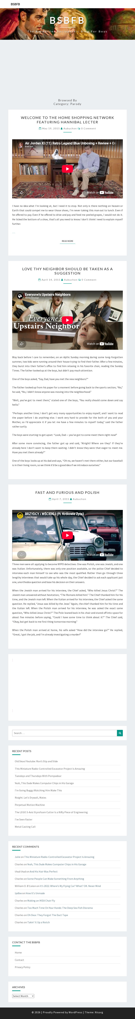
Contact (19, 960)
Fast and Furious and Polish (67, 492)
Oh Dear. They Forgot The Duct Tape (47, 915)
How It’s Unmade (35, 893)
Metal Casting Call (25, 826)
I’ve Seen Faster (23, 819)
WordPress (75, 1012)
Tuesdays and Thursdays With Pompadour (38, 776)
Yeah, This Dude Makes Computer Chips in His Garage (44, 783)
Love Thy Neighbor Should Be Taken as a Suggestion (67, 271)
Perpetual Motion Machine (30, 804)
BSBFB (15, 4)
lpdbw (18, 893)
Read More (68, 241)
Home (18, 952)
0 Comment (88, 128)
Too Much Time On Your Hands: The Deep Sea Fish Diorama (60, 907)
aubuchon (70, 128)
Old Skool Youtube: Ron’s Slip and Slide (36, 761)
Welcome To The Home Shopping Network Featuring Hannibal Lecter (67, 119)
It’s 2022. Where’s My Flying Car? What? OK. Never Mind (70, 886)
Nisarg (99, 1012)
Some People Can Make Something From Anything (55, 878)
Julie (17, 857)
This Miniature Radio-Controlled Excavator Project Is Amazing (50, 768)
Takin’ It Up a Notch (38, 922)
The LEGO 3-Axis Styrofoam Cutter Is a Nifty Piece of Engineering (51, 812)
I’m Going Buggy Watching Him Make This (38, 790)
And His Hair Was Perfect (44, 871)
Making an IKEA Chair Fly (41, 900)
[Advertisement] (67, 71)
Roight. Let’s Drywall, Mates (30, 797)
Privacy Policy (22, 967)
